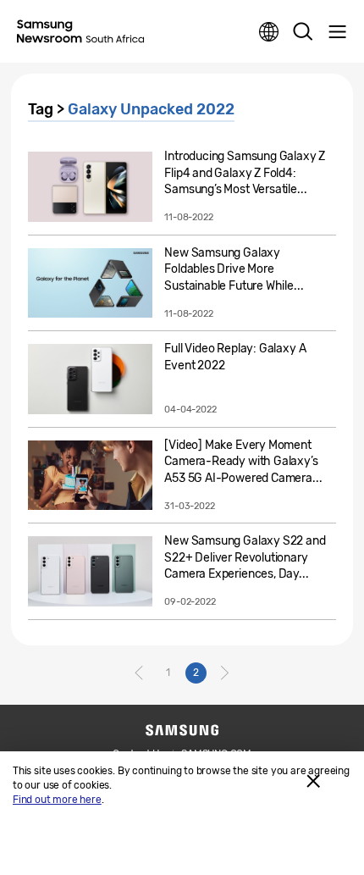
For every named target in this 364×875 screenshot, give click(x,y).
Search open (303, 32)
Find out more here (57, 800)
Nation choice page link (269, 32)
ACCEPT (313, 781)
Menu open (337, 32)
